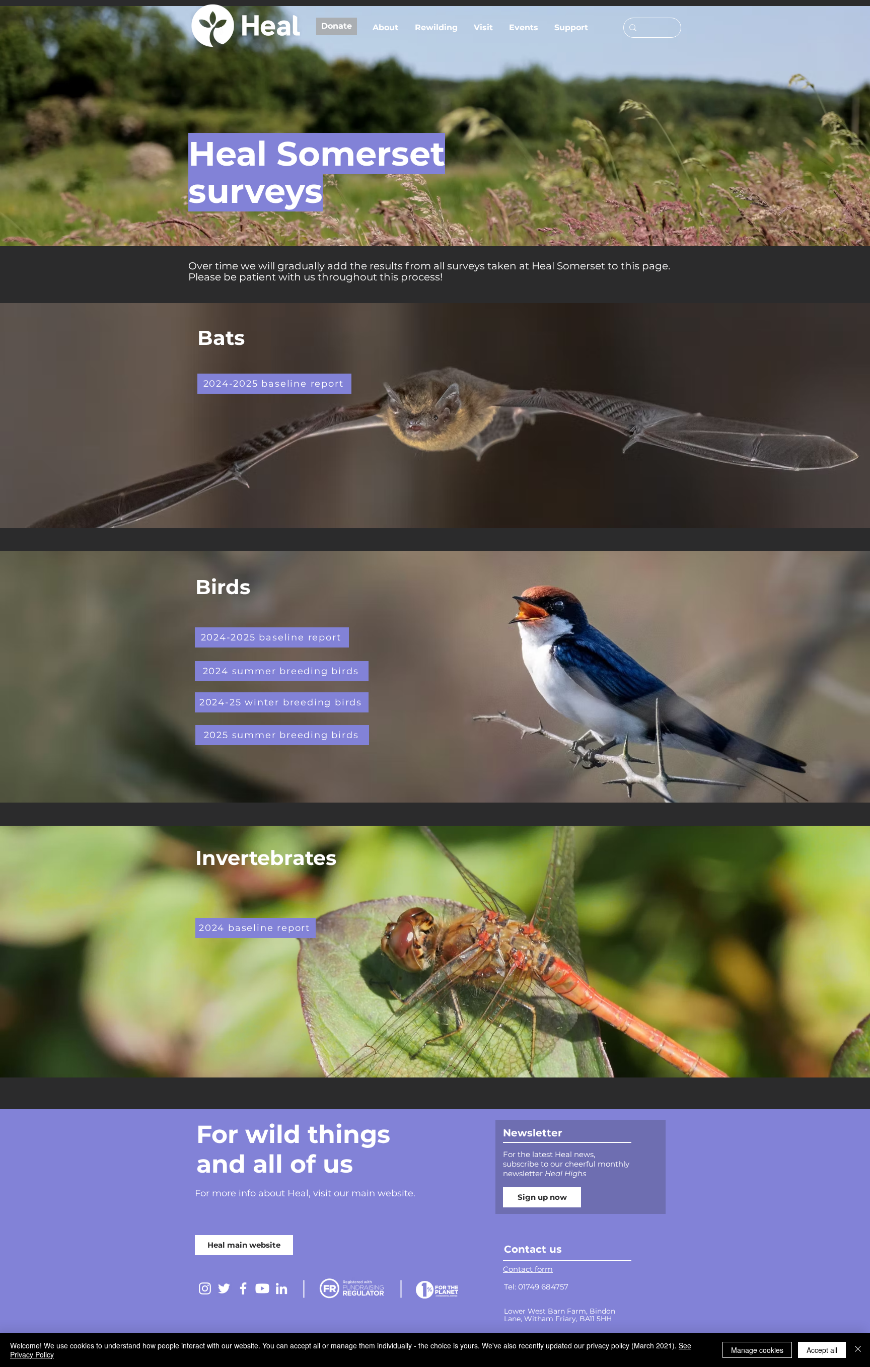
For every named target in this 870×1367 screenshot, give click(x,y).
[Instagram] (205, 1288)
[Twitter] (224, 1288)
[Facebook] (243, 1288)
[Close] (858, 1350)
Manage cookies (757, 1350)
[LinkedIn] (281, 1288)
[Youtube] (262, 1288)
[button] (389, 27)
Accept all (822, 1350)
